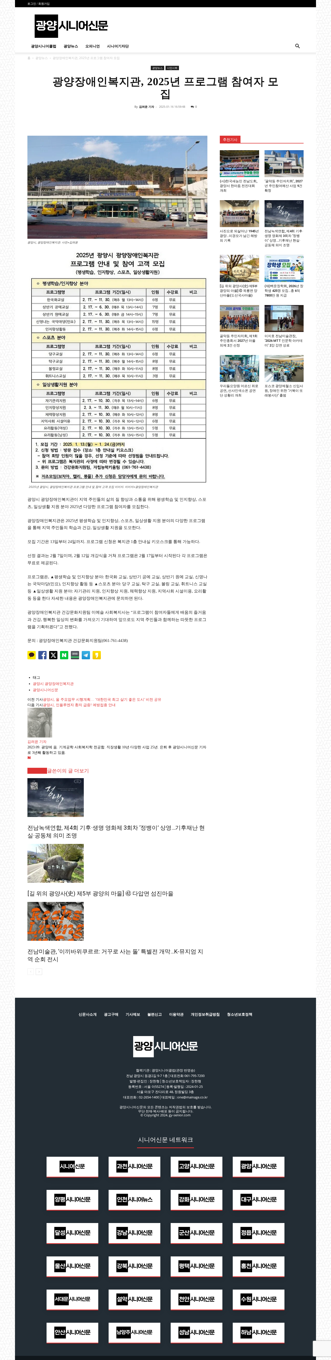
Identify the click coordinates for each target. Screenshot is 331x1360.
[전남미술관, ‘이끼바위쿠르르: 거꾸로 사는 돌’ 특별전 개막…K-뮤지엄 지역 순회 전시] (117, 921)
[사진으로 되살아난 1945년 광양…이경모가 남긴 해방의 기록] (239, 213)
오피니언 (92, 46)
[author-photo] (39, 736)
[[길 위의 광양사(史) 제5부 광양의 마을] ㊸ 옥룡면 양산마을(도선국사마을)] (239, 268)
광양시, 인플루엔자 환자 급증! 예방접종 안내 (79, 705)
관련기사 (37, 771)
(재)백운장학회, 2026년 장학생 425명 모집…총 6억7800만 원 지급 (284, 290)
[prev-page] (30, 971)
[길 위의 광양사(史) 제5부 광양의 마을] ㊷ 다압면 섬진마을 (100, 893)
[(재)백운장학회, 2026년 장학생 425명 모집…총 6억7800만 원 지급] (284, 268)
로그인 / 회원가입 (38, 3)
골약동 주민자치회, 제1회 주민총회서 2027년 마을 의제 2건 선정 (239, 340)
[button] (297, 46)
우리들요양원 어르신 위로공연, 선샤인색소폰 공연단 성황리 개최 (239, 390)
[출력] (201, 118)
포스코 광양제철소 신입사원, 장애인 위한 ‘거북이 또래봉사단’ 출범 (284, 390)
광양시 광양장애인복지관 (53, 684)
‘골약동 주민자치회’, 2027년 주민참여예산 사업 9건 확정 (284, 185)
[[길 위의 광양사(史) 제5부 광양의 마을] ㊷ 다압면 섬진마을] (117, 863)
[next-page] (39, 971)
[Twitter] (153, 118)
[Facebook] (142, 118)
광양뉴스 (71, 46)
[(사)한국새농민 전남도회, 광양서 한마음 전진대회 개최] (239, 163)
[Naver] (130, 118)
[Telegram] (177, 118)
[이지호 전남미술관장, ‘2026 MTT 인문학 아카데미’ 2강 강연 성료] (284, 318)
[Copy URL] (189, 118)
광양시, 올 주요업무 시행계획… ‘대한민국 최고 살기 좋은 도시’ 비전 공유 (102, 699)
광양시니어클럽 (43, 46)
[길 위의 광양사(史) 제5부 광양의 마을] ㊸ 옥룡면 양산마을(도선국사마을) (239, 290)
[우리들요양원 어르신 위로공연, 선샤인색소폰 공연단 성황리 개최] (239, 368)
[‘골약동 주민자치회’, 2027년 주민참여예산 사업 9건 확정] (284, 163)
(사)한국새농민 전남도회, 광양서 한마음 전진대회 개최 (238, 185)
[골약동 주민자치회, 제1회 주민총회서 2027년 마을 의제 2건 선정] (239, 318)
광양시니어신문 (45, 690)
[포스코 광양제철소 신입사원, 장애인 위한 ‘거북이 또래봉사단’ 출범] (284, 368)
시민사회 (172, 68)
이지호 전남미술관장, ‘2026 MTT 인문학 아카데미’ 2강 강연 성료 (284, 340)
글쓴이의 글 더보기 (68, 771)
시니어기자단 (118, 46)
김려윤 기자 (146, 106)
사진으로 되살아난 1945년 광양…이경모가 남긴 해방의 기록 (239, 235)
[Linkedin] (165, 118)
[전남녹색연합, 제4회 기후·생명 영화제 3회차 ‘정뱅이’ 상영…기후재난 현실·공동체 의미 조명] (117, 797)
